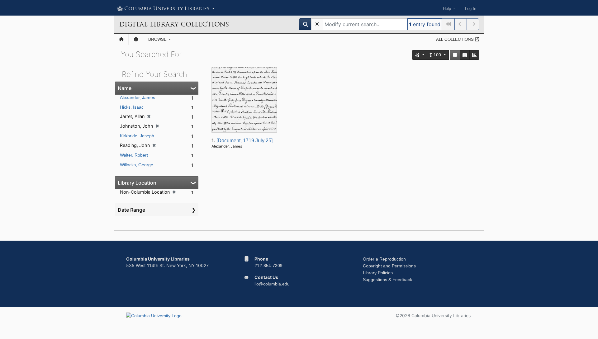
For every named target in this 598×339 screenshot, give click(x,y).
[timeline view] (474, 55)
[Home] (121, 39)
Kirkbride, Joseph (137, 135)
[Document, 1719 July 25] (244, 140)
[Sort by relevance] (420, 55)
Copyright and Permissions (389, 265)
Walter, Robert (134, 155)
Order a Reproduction (384, 259)
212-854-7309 (268, 265)
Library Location (137, 183)
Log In (470, 8)
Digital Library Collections (174, 24)
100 (437, 54)
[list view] (465, 55)
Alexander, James (137, 97)
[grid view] (455, 55)
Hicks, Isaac (132, 107)
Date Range (131, 210)
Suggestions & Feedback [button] (387, 279)
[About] (136, 39)
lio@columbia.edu (272, 283)
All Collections (455, 39)
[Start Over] (317, 24)
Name (124, 88)
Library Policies (378, 272)
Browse (158, 39)
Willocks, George (136, 164)
